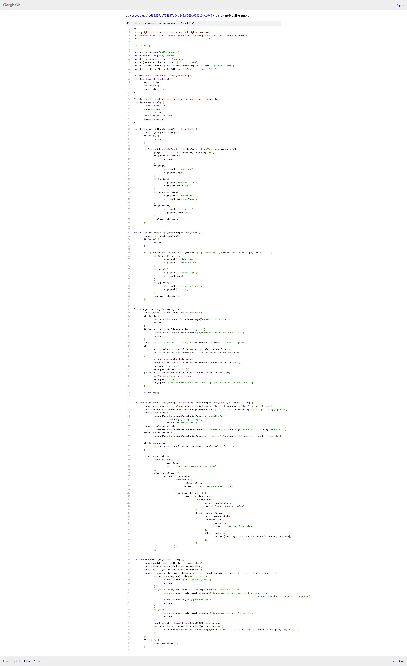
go (127, 15)
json (401, 661)
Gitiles (19, 661)
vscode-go (139, 15)
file (190, 23)
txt (394, 661)
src (220, 15)
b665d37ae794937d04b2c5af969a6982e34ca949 (180, 15)
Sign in (400, 5)
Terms (36, 661)
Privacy (27, 661)
